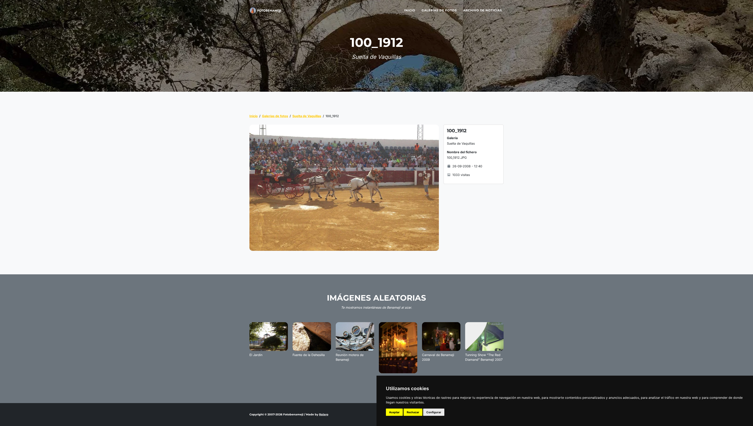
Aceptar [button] (394, 412)
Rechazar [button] (413, 412)
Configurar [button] (433, 412)
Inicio (409, 10)
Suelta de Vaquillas (306, 116)
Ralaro (323, 414)
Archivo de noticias (482, 10)
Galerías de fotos (439, 10)
